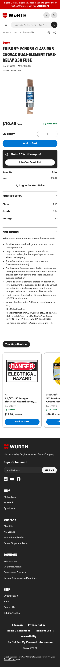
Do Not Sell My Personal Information (30, 642)
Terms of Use (43, 631)
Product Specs (12, 196)
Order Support (11, 596)
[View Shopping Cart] (54, 15)
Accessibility (28, 636)
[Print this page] (49, 33)
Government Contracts (15, 572)
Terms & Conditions (18, 631)
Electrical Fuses (30, 32)
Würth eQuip (10, 561)
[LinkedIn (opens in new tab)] (6, 479)
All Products (10, 497)
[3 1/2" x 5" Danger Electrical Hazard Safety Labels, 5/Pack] (22, 371)
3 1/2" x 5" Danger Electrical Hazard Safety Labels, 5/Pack (19, 401)
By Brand (8, 503)
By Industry (9, 508)
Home (5, 32)
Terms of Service (10, 659)
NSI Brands (9, 532)
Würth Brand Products (15, 537)
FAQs (6, 601)
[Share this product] (54, 33)
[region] (30, 4)
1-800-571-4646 (12, 613)
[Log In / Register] (46, 15)
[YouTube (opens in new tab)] (12, 479)
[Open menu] (6, 25)
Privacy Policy (36, 625)
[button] (30, 96)
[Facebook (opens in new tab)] (18, 479)
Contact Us (9, 607)
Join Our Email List (30, 162)
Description (11, 232)
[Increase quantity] (54, 134)
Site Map (17, 625)
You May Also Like (16, 344)
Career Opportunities (14, 543)
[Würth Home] (14, 15)
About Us (8, 526)
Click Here (43, 6)
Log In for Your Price (31, 185)
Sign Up (49, 470)
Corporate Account (13, 567)
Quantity (9, 134)
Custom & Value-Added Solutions (20, 578)
